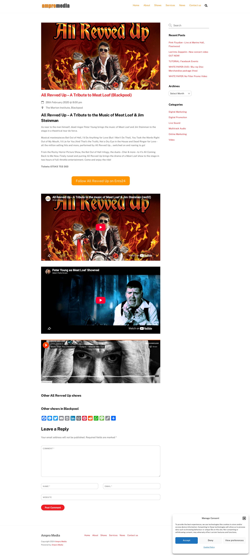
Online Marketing (178, 134)
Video (172, 140)
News (182, 5)
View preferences (234, 540)
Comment (48, 448)
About (147, 5)
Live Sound (174, 123)
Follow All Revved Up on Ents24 (100, 181)
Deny (210, 540)
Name (46, 486)
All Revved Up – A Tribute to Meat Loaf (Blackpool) (86, 94)
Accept (186, 540)
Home (136, 5)
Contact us (195, 5)
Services (170, 5)
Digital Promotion (178, 117)
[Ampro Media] (55, 7)
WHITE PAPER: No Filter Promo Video (188, 76)
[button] (244, 518)
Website (47, 497)
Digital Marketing (178, 112)
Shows (157, 5)
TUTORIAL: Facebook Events (183, 61)
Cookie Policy (209, 547)
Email (108, 486)
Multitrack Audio (177, 128)
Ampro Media (61, 541)
